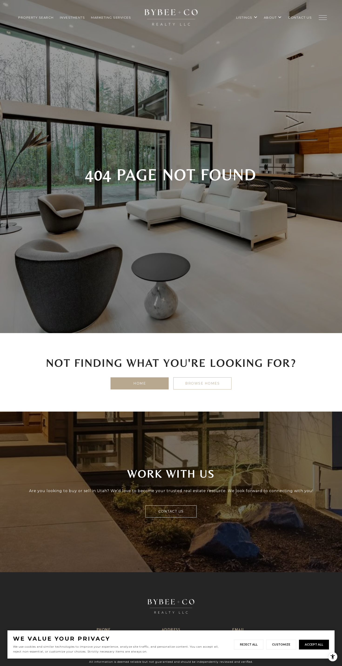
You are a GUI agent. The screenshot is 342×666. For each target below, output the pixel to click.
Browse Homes (202, 383)
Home (139, 383)
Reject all (249, 644)
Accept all (314, 644)
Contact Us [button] (171, 511)
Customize (281, 644)
